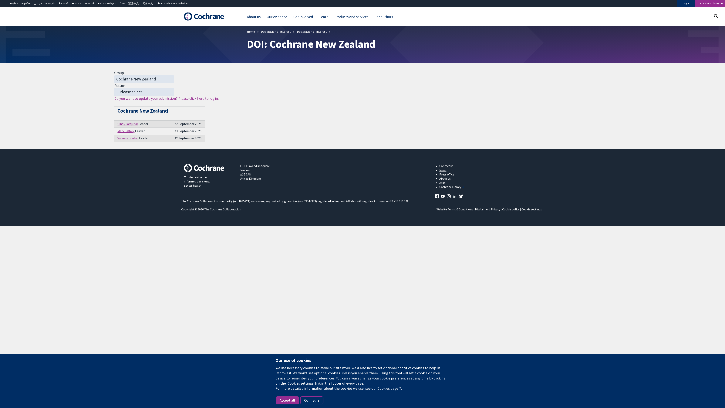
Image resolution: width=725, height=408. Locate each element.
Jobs (442, 183)
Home (251, 31)
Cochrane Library (710, 3)
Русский (64, 3)
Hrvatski (77, 3)
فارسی (38, 3)
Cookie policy (510, 209)
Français (50, 3)
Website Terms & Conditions (455, 209)
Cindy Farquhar (127, 124)
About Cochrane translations (173, 3)
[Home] (209, 16)
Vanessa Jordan (127, 138)
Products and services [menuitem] (351, 17)
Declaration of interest (276, 31)
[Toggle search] (716, 16)
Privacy (495, 209)
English (14, 3)
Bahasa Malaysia (107, 3)
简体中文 (148, 3)
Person (119, 85)
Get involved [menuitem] (303, 17)
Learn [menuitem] (323, 17)
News (442, 170)
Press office (446, 174)
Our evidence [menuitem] (277, 17)
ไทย (122, 3)
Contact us (446, 166)
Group (119, 72)
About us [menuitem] (254, 17)
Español (26, 3)
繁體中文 (133, 3)
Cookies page (387, 388)
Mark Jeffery (125, 131)
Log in (686, 3)
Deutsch (90, 3)
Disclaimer (482, 209)
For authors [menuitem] (384, 17)
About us (445, 178)
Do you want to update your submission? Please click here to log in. (166, 98)
